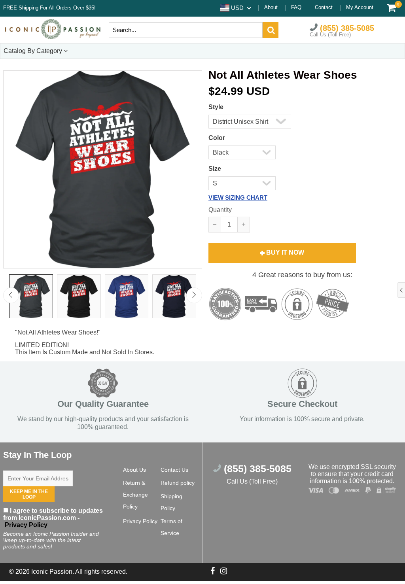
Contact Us (174, 470)
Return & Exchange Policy (135, 495)
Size (214, 168)
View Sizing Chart (237, 197)
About (271, 7)
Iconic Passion (51, 571)
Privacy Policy (25, 525)
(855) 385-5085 (346, 27)
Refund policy (178, 483)
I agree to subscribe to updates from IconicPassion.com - (53, 517)
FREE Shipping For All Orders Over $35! (49, 8)
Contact (324, 7)
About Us (134, 470)
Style (215, 107)
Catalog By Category (34, 50)
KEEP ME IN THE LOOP (29, 494)
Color (216, 137)
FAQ (296, 7)
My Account (359, 7)
